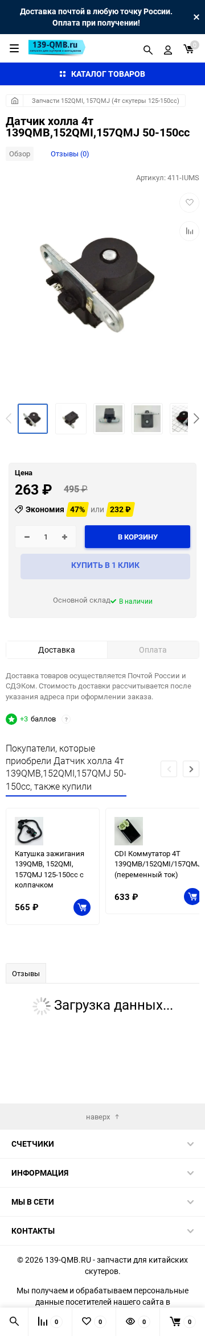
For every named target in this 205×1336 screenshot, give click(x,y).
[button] (196, 418)
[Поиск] (148, 48)
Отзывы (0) (70, 153)
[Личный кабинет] (168, 48)
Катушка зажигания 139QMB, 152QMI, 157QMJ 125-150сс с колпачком (49, 869)
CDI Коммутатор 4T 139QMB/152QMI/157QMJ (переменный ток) (157, 863)
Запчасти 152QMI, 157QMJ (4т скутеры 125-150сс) (105, 100)
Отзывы (26, 973)
